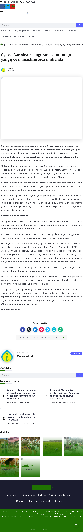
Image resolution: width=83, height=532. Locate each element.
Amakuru (7, 444)
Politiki (27, 444)
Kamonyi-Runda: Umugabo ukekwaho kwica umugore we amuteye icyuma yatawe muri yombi (22, 394)
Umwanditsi (11, 68)
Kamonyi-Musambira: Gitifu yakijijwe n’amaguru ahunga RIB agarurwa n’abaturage (64, 394)
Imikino (27, 465)
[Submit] (79, 25)
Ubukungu (72, 444)
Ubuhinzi (50, 444)
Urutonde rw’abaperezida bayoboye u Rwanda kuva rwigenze (21, 417)
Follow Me (76, 353)
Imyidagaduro (10, 465)
